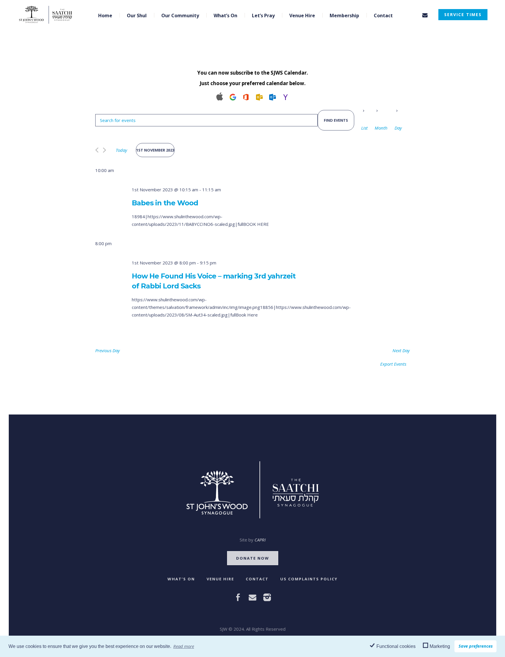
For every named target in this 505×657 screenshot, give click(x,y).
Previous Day (107, 350)
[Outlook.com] (272, 96)
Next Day (401, 350)
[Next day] (104, 150)
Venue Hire (220, 579)
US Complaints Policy (309, 579)
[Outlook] (259, 96)
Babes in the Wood (165, 203)
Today (121, 150)
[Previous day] (96, 150)
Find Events (336, 120)
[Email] (425, 15)
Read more (183, 646)
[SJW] (252, 489)
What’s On (181, 579)
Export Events (393, 364)
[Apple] (219, 96)
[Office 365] (245, 96)
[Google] (232, 96)
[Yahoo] (285, 96)
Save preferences (476, 646)
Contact (257, 579)
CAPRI (260, 540)
